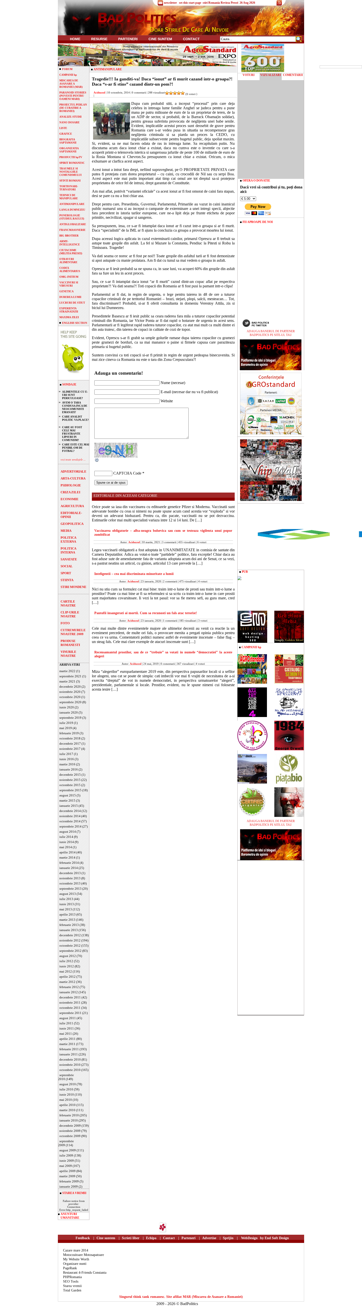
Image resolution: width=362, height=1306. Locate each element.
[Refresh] (97, 461)
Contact (191, 39)
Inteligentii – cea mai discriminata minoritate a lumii (134, 574)
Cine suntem (160, 39)
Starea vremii (72, 1286)
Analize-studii (70, 116)
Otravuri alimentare (68, 261)
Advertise (209, 1238)
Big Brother (69, 235)
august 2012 (67, 956)
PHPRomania (72, 1277)
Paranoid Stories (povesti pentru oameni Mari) (72, 95)
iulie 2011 (66, 1023)
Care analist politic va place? (75, 418)
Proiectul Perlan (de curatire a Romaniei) (73, 107)
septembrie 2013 (70, 888)
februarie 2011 (69, 1049)
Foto (65, 623)
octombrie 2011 (70, 1008)
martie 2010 (67, 1110)
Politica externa (68, 539)
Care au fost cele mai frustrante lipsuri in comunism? (72, 433)
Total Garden (72, 1290)
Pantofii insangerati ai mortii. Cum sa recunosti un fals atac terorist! (145, 613)
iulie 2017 (66, 754)
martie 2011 (67, 1044)
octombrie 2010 (70, 1070)
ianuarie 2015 (68, 806)
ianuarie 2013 (68, 930)
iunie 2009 (66, 1160)
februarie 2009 (69, 1181)
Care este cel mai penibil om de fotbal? (75, 447)
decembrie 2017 (70, 743)
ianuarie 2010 (68, 1120)
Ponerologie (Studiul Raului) (71, 217)
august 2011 (67, 1018)
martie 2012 (67, 982)
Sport (66, 573)
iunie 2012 (66, 966)
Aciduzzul (99, 92)
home (75, 39)
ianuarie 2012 (68, 992)
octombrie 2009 (70, 1136)
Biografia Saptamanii (67, 141)
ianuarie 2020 (68, 712)
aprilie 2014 (67, 852)
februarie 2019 (69, 733)
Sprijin (228, 1238)
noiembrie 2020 (70, 692)
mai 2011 (65, 1033)
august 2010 (67, 1084)
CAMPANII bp (68, 74)
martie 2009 (67, 1176)
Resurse (99, 39)
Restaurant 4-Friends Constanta (84, 1272)
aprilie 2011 (67, 1039)
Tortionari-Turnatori (68, 188)
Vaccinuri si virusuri (68, 284)
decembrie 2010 (70, 1059)
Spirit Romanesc (72, 162)
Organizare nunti (74, 1264)
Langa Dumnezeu (72, 209)
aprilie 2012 (67, 976)
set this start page (190, 2)
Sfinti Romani (70, 180)
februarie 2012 (69, 987)
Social (67, 566)
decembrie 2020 (70, 686)
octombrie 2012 (70, 945)
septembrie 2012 (70, 951)
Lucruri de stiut (72, 302)
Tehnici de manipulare (68, 197)
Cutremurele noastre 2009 (73, 632)
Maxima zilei (69, 317)
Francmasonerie (72, 229)
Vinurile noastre (68, 654)
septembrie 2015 (70, 790)
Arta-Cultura (73, 478)
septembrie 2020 (70, 702)
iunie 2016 (66, 759)
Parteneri (188, 1238)
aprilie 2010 (67, 1105)
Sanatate (69, 559)
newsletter (170, 2)
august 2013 (67, 894)
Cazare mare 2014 (75, 1250)
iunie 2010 (66, 1094)
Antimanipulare (71, 203)
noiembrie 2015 (70, 780)
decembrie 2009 (70, 1125)
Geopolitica (72, 524)
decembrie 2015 (70, 774)
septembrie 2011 (70, 1013)
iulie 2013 (66, 899)
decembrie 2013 (70, 873)
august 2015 (67, 795)
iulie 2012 (66, 961)
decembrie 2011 (70, 997)
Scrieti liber (130, 1238)
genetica (66, 291)
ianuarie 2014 (68, 868)
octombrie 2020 (70, 697)
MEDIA (66, 531)
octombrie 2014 (70, 821)
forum (67, 69)
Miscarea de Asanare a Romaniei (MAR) (71, 83)
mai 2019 (65, 728)
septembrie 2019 (70, 717)
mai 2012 (65, 971)
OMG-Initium (68, 276)
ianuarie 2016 (68, 769)
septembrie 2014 (70, 826)
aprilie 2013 (67, 914)
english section (74, 322)
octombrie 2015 (70, 785)
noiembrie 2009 (70, 1131)
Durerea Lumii (70, 296)
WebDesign (249, 1238)
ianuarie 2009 (68, 1186)
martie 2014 (67, 857)
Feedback (83, 1238)
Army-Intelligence (69, 243)
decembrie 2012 (70, 935)
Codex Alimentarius (69, 269)
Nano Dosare (69, 122)
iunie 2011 (66, 1028)
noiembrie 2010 (70, 1065)
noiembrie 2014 (70, 816)
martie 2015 (67, 800)
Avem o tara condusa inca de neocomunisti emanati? (74, 407)
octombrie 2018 (70, 738)
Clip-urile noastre (70, 614)
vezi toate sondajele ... (73, 459)
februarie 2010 (69, 1115)
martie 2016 (67, 764)
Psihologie (71, 485)
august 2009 (67, 1150)
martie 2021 (67, 681)
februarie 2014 (69, 863)
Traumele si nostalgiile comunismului (70, 171)
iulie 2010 (66, 1089)
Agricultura (72, 506)
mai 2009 (65, 1166)
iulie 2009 (66, 1155)
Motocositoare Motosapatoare (83, 1255)
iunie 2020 (66, 707)
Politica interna (68, 550)
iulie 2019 (66, 723)
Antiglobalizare (72, 224)
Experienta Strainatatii (68, 310)
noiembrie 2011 (70, 1002)
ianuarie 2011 (68, 1054)
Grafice (65, 133)
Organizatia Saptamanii (69, 150)
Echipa (151, 1238)
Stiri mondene (73, 587)
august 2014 (67, 831)
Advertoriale (73, 471)
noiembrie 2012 (70, 940)
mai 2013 (65, 909)
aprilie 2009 (67, 1171)
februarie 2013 (69, 925)
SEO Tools (70, 1281)
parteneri (128, 39)
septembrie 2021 (70, 676)
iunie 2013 (66, 904)
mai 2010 (65, 1100)
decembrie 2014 (70, 811)
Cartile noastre (68, 603)
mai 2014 (65, 847)
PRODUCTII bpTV (70, 157)
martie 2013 (67, 919)
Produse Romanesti (70, 643)
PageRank (70, 1268)
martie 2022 (67, 671)
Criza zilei (70, 492)
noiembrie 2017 (70, 749)
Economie (70, 499)
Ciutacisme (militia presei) (70, 252)
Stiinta (67, 580)
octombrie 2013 (70, 883)
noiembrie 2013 (70, 878)
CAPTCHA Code (127, 473)
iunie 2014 (66, 842)
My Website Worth (76, 1259)
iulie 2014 (66, 837)
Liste (63, 128)
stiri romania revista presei (220, 2)
